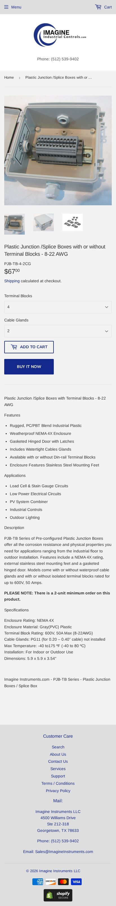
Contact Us (58, 761)
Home (9, 77)
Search (58, 747)
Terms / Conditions (58, 783)
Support (58, 776)
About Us (58, 754)
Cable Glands (16, 320)
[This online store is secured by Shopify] (58, 900)
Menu (16, 7)
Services (58, 768)
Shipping (12, 281)
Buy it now (29, 366)
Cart (107, 7)
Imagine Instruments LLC (59, 871)
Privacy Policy (58, 790)
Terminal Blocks (18, 296)
